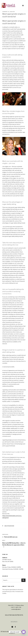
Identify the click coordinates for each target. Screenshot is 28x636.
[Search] (23, 580)
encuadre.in (12, 633)
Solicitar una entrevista (14, 615)
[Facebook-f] (15, 627)
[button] (23, 5)
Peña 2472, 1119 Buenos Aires (16, 605)
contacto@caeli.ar (16, 609)
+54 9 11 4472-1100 (16, 607)
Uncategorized (9, 525)
